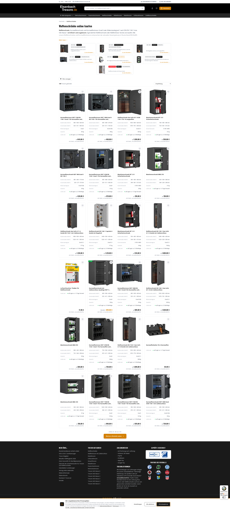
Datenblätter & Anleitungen (67, 468)
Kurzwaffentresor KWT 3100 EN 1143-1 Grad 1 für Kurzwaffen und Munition (71, 119)
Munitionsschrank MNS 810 (69, 345)
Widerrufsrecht (63, 475)
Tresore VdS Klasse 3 (94, 479)
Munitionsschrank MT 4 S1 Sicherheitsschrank (154, 118)
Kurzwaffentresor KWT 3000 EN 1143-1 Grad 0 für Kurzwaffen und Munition (128, 290)
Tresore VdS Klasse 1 (94, 473)
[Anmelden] (152, 8)
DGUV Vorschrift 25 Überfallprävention (70, 461)
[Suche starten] (142, 8)
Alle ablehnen (150, 504)
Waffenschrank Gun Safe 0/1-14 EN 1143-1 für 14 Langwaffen (129, 118)
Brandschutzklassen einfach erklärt (69, 451)
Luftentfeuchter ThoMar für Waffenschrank (69, 289)
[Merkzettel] (156, 8)
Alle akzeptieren (163, 504)
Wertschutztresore (80, 15)
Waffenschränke (107, 15)
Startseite (62, 21)
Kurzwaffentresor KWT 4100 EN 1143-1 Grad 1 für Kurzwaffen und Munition (100, 346)
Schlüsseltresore (138, 15)
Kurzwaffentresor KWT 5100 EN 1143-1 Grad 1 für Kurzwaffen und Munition (128, 403)
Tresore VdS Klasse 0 (94, 471)
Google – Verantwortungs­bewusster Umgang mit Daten (80, 507)
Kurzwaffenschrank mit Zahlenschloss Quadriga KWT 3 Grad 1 (99, 290)
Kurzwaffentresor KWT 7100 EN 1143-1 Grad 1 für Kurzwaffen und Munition (100, 403)
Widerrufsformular (64, 473)
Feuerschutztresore (94, 15)
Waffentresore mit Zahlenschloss (97, 453)
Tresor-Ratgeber (64, 456)
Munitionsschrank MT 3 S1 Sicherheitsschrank (126, 232)
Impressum (116, 506)
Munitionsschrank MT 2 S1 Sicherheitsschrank (126, 175)
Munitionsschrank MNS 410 (69, 402)
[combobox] (114, 8)
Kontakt (61, 480)
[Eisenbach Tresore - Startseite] (68, 8)
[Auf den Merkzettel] (82, 91)
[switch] (224, 497)
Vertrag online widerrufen (66, 470)
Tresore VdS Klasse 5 (94, 484)
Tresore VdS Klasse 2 (94, 476)
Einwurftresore (92, 461)
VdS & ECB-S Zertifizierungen (67, 453)
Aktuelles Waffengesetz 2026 (67, 458)
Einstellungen (138, 504)
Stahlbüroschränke (150, 15)
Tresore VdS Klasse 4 (94, 481)
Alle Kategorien (66, 15)
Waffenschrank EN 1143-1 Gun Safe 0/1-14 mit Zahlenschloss (157, 289)
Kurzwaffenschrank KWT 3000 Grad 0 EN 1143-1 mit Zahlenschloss (157, 402)
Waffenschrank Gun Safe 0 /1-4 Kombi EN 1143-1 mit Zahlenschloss (71, 232)
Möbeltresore (118, 15)
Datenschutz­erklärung (105, 506)
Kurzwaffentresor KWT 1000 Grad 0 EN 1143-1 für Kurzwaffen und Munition (100, 119)
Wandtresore (128, 15)
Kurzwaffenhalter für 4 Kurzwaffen (157, 345)
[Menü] (227, 486)
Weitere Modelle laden (114, 436)
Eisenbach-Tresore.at (65, 478)
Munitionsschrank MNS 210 (155, 174)
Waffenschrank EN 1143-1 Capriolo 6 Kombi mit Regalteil (100, 232)
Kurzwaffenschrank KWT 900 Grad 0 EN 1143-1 (71, 175)
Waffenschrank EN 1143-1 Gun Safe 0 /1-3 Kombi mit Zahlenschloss (157, 232)
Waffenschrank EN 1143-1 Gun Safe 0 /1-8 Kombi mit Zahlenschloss (129, 346)
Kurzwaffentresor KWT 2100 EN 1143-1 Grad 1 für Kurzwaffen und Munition (100, 176)
